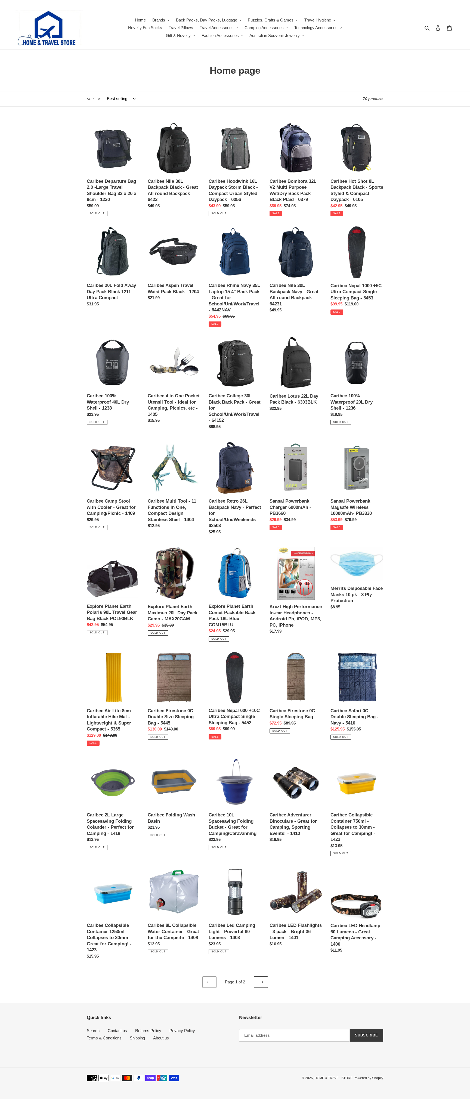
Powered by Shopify (368, 1078)
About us (161, 1038)
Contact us (117, 1030)
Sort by (94, 99)
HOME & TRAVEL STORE (333, 1078)
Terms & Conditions (104, 1038)
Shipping (137, 1038)
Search (93, 1030)
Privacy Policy (182, 1030)
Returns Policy (148, 1030)
